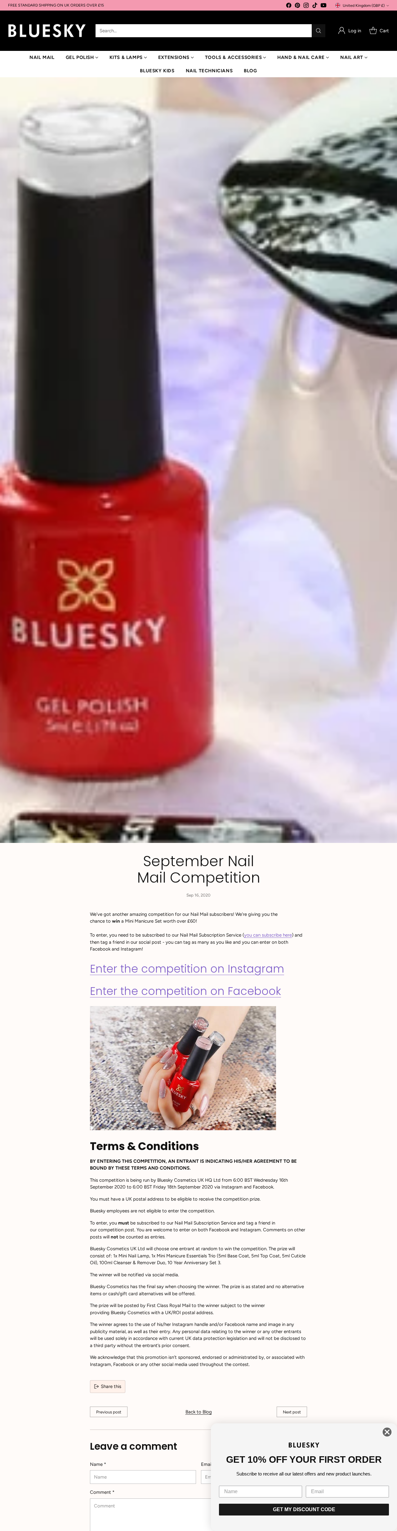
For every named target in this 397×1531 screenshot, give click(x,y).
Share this (111, 1386)
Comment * (102, 1492)
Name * (98, 1464)
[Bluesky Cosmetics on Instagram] (306, 6)
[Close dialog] (387, 1432)
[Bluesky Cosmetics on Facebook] (289, 6)
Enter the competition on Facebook (185, 991)
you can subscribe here (268, 935)
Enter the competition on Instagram (187, 968)
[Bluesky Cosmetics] (47, 31)
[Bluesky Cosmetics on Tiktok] (315, 6)
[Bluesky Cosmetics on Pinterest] (297, 6)
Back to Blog (198, 1412)
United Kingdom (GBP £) (364, 5)
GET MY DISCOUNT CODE (304, 1509)
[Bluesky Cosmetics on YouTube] (323, 6)
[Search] (318, 30)
